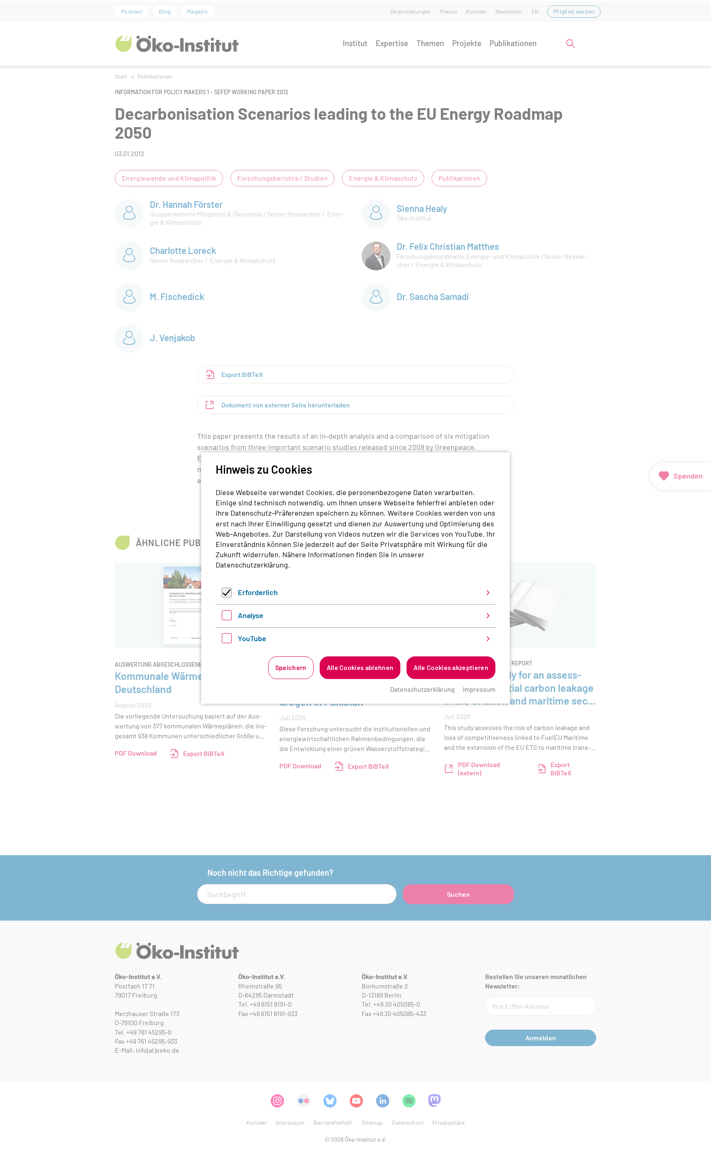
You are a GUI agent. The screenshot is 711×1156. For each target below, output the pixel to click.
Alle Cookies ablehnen (360, 667)
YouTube (252, 638)
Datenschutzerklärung (252, 564)
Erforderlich (258, 592)
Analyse (250, 615)
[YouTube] (227, 640)
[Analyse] (227, 617)
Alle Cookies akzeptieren (451, 667)
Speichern (291, 667)
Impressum (479, 689)
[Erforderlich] (227, 594)
